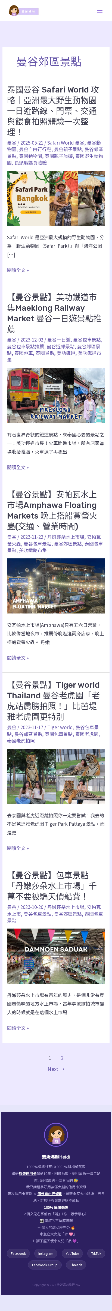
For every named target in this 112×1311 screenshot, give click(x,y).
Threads (76, 1264)
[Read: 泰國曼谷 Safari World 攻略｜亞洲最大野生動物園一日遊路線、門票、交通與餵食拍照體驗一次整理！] (56, 197)
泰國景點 (45, 352)
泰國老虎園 (86, 734)
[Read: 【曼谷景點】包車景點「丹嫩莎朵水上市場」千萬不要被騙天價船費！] (56, 955)
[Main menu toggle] (100, 10)
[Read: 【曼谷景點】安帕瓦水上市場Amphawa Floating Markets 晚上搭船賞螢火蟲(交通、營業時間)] (56, 585)
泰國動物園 (30, 155)
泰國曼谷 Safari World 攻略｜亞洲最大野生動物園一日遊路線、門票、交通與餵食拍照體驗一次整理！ (53, 111)
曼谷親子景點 (68, 149)
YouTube (72, 1253)
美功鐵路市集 (33, 550)
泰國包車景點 (59, 734)
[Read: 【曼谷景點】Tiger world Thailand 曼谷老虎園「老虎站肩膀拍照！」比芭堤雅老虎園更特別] (56, 775)
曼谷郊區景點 (68, 543)
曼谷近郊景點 (60, 346)
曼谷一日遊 (58, 339)
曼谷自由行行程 (35, 149)
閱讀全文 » (18, 270)
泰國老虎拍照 (21, 740)
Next (56, 1068)
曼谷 (11, 142)
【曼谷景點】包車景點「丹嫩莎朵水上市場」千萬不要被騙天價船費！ (52, 886)
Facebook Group (45, 1264)
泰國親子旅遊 (59, 155)
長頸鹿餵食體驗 (30, 162)
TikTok (96, 1253)
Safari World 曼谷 (65, 142)
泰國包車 (23, 352)
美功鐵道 (66, 352)
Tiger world (60, 727)
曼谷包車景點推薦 (25, 346)
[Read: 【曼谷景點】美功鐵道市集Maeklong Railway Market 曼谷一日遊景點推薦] (56, 394)
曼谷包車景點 (87, 339)
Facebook (18, 1253)
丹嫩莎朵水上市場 (65, 536)
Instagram (45, 1253)
